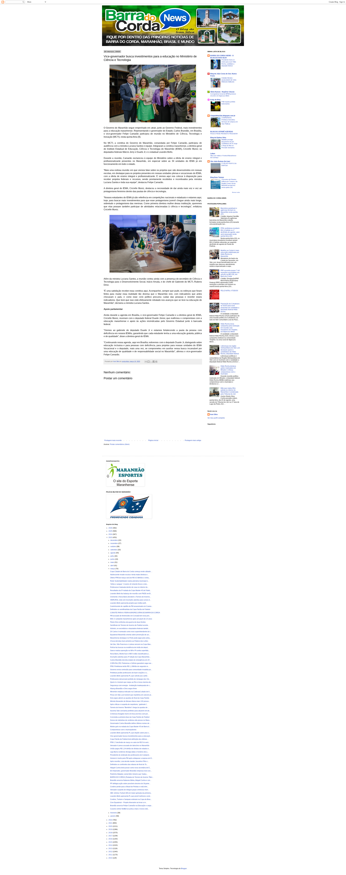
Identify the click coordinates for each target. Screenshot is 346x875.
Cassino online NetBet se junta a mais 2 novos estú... (129, 809)
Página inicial (153, 440)
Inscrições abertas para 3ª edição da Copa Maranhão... (130, 657)
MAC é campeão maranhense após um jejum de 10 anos (131, 619)
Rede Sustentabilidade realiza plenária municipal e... (129, 581)
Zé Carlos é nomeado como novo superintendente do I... (130, 632)
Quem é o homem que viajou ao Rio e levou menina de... (131, 682)
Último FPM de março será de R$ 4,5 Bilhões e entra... (130, 578)
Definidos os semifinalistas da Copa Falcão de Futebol (130, 609)
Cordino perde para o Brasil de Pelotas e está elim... (129, 787)
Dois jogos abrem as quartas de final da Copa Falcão (129, 698)
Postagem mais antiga (193, 440)
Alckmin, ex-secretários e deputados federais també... (129, 628)
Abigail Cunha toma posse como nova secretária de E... (130, 768)
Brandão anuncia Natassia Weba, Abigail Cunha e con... (130, 780)
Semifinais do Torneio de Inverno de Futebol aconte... (129, 625)
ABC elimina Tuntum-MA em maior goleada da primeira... (131, 793)
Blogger (184, 868)
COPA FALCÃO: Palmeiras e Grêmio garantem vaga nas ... (131, 663)
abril (112, 566)
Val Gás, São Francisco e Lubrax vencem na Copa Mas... (131, 644)
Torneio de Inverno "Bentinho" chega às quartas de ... (129, 707)
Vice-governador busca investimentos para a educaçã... (130, 736)
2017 (111, 836)
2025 (111, 531)
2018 (111, 833)
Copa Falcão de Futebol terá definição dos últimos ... (129, 739)
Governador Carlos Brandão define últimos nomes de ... (130, 723)
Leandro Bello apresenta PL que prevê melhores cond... (130, 796)
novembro (114, 543)
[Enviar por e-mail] (146, 361)
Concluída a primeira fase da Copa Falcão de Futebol (129, 717)
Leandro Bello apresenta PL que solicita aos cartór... (129, 676)
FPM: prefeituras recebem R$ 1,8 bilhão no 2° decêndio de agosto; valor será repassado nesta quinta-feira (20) (230, 232)
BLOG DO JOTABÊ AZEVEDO (221, 132)
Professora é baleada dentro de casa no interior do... (129, 587)
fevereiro (113, 813)
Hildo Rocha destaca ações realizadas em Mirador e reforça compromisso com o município (228, 370)
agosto (113, 553)
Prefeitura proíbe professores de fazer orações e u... (129, 673)
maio (112, 562)
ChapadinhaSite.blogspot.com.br (222, 116)
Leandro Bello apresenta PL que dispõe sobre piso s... (130, 733)
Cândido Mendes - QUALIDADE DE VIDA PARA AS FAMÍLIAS (229, 80)
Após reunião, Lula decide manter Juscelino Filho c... (129, 761)
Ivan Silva (214, 414)
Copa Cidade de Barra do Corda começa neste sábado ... (131, 571)
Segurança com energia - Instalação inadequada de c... (130, 685)
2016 (111, 839)
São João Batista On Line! (220, 161)
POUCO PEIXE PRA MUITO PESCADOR (224, 133)
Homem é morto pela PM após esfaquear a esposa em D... (131, 758)
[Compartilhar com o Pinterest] (156, 361)
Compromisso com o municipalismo (123, 730)
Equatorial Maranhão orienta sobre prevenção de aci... (130, 635)
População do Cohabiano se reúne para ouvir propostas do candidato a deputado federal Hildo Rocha (230, 308)
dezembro (114, 540)
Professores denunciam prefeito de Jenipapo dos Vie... (130, 679)
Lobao (212, 154)
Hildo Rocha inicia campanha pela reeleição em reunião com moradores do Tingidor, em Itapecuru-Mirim (230, 328)
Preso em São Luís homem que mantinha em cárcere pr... (131, 695)
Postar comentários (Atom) (119, 444)
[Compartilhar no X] (151, 361)
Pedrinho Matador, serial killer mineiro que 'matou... (129, 774)
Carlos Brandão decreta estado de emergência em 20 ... (130, 660)
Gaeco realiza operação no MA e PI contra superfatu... (130, 650)
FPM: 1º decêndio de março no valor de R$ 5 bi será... (130, 742)
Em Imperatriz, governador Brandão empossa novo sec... (131, 771)
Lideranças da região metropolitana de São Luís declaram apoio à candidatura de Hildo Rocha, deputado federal (230, 350)
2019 (111, 829)
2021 (111, 823)
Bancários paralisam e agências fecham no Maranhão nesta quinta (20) (229, 211)
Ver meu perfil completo (216, 418)
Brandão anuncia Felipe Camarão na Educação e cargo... (131, 806)
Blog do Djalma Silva (218, 138)
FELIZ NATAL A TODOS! (229, 291)
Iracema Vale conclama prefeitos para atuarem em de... (130, 711)
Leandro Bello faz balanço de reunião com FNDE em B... (131, 594)
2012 (111, 852)
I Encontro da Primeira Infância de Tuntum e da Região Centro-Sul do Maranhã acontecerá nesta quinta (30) (229, 183)
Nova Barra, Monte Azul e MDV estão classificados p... (130, 654)
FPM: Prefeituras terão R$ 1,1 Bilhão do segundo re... (129, 666)
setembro (114, 550)
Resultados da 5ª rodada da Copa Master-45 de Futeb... (130, 590)
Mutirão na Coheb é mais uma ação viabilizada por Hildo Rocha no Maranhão (230, 253)
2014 (111, 845)
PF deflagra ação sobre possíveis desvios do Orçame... (130, 783)
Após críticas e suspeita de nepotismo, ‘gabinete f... (129, 704)
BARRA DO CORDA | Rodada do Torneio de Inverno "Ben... (132, 777)
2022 (111, 820)
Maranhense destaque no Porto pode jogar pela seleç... (130, 638)
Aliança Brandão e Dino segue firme (123, 689)
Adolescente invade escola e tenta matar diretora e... (129, 575)
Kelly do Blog (215, 100)
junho (112, 559)
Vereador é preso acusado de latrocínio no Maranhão (129, 745)
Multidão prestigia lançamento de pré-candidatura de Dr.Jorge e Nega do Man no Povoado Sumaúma (229, 143)
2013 (111, 848)
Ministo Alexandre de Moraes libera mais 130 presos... (130, 701)
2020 (111, 826)
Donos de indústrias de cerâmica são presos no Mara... (130, 720)
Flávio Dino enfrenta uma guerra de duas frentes (128, 622)
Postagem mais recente (113, 440)
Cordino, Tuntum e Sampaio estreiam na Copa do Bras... (131, 799)
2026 (111, 528)
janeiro (113, 816)
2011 (111, 855)
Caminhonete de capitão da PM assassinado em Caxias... (131, 606)
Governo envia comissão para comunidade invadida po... (131, 670)
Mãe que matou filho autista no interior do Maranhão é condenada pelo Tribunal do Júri (229, 391)
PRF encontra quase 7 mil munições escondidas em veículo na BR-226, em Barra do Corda (230, 273)
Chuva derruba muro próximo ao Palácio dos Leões (129, 641)
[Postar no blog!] (148, 361)
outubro (113, 546)
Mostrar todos (236, 192)
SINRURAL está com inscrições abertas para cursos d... (130, 600)
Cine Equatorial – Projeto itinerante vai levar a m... (128, 802)
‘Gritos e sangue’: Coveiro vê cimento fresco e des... (129, 584)
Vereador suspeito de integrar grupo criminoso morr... (129, 790)
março (112, 569)
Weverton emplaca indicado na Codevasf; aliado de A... (130, 692)
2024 (111, 534)
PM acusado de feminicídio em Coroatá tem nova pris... (130, 616)
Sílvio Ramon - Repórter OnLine (222, 92)
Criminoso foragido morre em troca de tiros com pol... (129, 714)
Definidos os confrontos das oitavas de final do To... (129, 764)
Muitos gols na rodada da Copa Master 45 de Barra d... (130, 727)
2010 (111, 858)
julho (112, 556)
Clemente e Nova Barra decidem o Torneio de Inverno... (130, 597)
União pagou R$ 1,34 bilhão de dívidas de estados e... (130, 749)
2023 (111, 537)
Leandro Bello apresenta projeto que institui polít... (128, 603)
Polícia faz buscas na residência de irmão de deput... (129, 647)
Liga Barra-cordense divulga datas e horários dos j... (129, 752)
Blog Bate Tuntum (217, 177)
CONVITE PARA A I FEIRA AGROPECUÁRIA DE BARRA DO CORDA (135, 613)
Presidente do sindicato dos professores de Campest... (130, 755)
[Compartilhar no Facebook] (153, 361)
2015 (111, 842)
